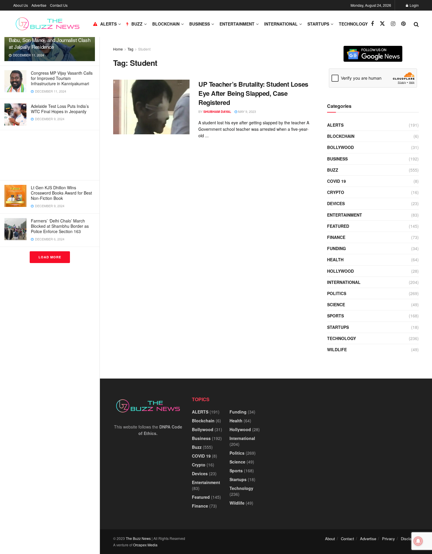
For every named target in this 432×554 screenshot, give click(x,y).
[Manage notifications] (418, 541)
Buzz (332, 170)
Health (335, 259)
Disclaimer (410, 538)
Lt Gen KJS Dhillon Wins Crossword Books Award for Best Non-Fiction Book (61, 193)
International (281, 24)
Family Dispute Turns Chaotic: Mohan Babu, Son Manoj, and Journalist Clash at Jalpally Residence (49, 39)
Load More (49, 257)
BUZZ (137, 24)
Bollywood (340, 147)
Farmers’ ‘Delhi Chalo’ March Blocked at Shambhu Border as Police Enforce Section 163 (60, 226)
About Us (20, 5)
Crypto (335, 192)
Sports (335, 316)
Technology (353, 24)
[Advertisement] (49, 155)
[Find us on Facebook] (372, 24)
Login (414, 5)
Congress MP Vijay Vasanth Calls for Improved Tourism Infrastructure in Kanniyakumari (62, 78)
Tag (130, 48)
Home (118, 48)
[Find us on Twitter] (382, 23)
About (330, 538)
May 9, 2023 (246, 111)
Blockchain (166, 24)
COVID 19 (336, 181)
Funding (336, 248)
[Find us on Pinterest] (403, 24)
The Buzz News (138, 538)
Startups (318, 24)
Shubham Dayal (217, 111)
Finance (336, 237)
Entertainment (237, 24)
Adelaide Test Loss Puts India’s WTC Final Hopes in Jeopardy (60, 108)
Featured (338, 226)
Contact (347, 538)
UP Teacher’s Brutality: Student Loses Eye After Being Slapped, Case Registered (253, 93)
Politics (336, 293)
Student (144, 48)
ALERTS (108, 24)
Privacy (388, 538)
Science (336, 304)
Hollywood (340, 271)
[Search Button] (416, 23)
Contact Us (59, 5)
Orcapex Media (145, 544)
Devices (336, 203)
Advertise (38, 5)
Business (199, 24)
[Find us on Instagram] (393, 24)
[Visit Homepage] (47, 23)
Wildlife (337, 349)
